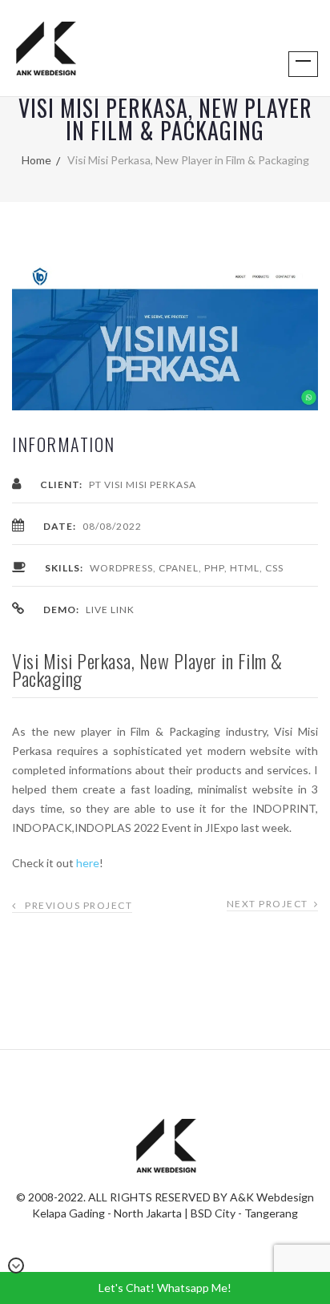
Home (36, 160)
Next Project (267, 904)
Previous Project (78, 905)
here (87, 863)
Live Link (110, 610)
